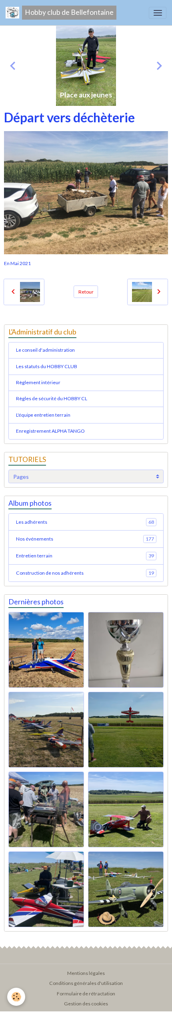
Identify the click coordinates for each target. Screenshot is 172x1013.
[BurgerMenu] (157, 13)
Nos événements (85, 539)
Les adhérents (85, 522)
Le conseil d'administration (45, 350)
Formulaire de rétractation (86, 994)
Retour (86, 292)
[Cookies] (16, 997)
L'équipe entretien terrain (43, 415)
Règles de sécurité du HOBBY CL (51, 398)
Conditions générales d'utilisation (86, 983)
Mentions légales (86, 973)
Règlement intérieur (38, 382)
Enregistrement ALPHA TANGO (50, 431)
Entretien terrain (85, 556)
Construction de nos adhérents (85, 573)
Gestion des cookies (86, 1004)
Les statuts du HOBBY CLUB (46, 366)
